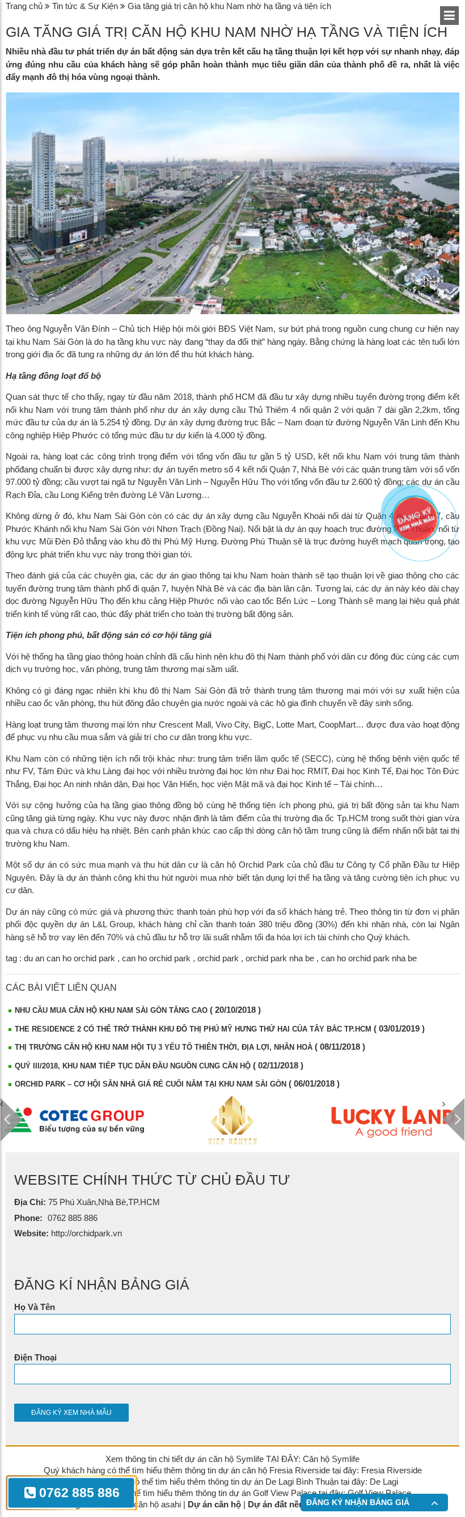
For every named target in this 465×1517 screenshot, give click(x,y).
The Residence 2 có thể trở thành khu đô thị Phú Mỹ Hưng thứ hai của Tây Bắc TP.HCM (193, 1029)
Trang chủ (24, 6)
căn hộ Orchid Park (247, 864)
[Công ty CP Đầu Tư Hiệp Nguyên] (108, 1120)
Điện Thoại (35, 1357)
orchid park (218, 958)
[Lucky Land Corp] (267, 1120)
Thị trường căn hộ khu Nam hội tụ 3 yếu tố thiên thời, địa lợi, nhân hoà (163, 1047)
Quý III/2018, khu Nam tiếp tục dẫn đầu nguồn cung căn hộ (133, 1066)
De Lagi (384, 1481)
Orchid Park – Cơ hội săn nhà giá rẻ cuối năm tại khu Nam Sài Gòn (150, 1084)
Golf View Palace (379, 1493)
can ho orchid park (156, 958)
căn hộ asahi (157, 1504)
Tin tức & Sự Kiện (85, 6)
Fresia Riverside (391, 1470)
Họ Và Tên (34, 1307)
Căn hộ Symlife (331, 1459)
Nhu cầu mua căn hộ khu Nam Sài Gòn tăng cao (111, 1010)
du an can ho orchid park (69, 958)
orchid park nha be (280, 958)
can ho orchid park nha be (369, 958)
